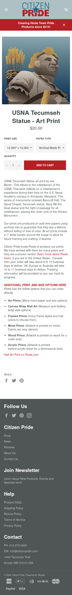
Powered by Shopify (35, 574)
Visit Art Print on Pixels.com (21, 355)
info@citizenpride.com (24, 551)
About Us (10, 453)
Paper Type (43, 138)
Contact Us (11, 459)
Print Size (10, 138)
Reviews (9, 447)
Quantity (10, 156)
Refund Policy (12, 514)
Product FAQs (13, 502)
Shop (7, 436)
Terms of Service (14, 520)
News (7, 441)
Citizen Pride (18, 574)
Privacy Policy (12, 526)
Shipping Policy (13, 508)
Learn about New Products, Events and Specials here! (29, 480)
